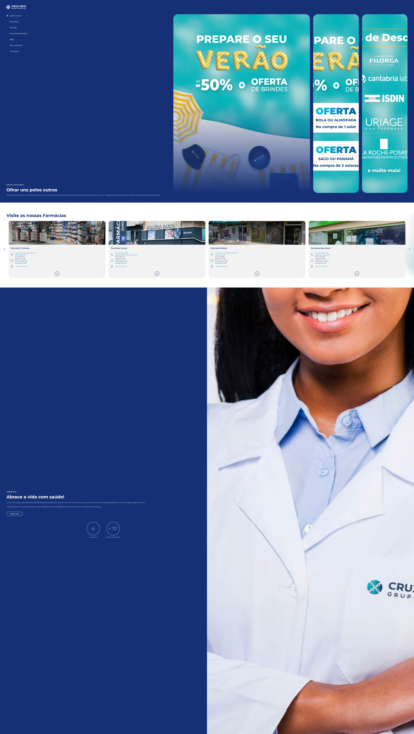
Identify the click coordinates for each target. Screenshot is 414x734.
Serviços (13, 28)
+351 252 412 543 (21, 266)
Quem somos (15, 16)
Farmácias (14, 22)
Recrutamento (16, 45)
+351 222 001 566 (221, 266)
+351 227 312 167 (121, 266)
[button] (410, 249)
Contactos (14, 51)
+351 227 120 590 (321, 266)
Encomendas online (18, 34)
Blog (12, 39)
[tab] (241, 103)
